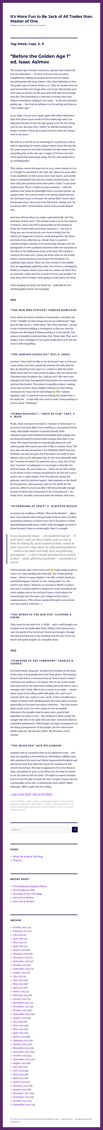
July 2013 (17, 1067)
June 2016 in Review (23, 901)
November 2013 (21, 1051)
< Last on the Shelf (20, 794)
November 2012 (21, 1097)
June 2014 (18, 1025)
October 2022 (20, 927)
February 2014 (20, 1040)
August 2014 (19, 1017)
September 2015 (21, 968)
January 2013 (20, 1089)
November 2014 (21, 1006)
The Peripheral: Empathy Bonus (30, 886)
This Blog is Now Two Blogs (27, 893)
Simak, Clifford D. (49, 807)
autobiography (45, 801)
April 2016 (18, 946)
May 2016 (18, 942)
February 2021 (20, 931)
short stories (35, 807)
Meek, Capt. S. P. (38, 804)
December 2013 (21, 1048)
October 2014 (20, 1010)
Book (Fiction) (59, 801)
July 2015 (18, 976)
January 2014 (20, 1044)
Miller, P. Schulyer (54, 804)
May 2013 (18, 1074)
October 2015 (20, 965)
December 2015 (21, 957)
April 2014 (18, 1033)
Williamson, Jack (17, 810)
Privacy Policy (67, 1119)
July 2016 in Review (23, 897)
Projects (17, 860)
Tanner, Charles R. (65, 807)
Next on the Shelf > (42, 794)
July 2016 (18, 935)
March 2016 (19, 950)
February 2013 (20, 1085)
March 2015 (19, 991)
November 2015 (21, 961)
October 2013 (20, 1055)
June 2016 (18, 938)
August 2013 (19, 1063)
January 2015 (20, 999)
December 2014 (21, 1002)
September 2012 (21, 1104)
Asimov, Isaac (32, 801)
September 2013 (21, 1059)
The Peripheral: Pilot (24, 890)
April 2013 (18, 1078)
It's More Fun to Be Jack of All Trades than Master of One (34, 1119)
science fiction (23, 807)
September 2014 (21, 1014)
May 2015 (18, 984)
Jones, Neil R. (24, 804)
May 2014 (18, 1029)
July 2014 (18, 1021)
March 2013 (19, 1082)
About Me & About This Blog (28, 856)
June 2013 (18, 1070)
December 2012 (21, 1093)
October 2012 (20, 1100)
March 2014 (19, 1036)
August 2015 (19, 972)
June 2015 (18, 980)
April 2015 (18, 987)
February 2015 (20, 995)
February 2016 (20, 953)
